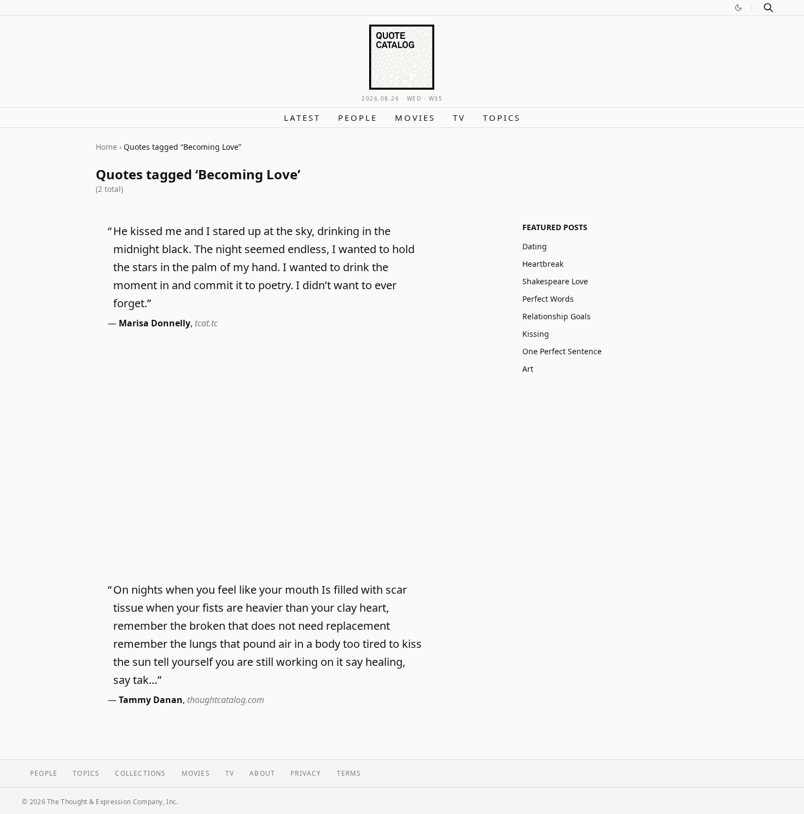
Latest (302, 117)
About (262, 773)
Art (527, 369)
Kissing (535, 334)
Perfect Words (548, 299)
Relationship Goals (556, 316)
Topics (502, 117)
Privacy (305, 773)
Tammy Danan (151, 700)
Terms (349, 773)
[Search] (768, 7)
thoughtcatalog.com (225, 700)
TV (459, 117)
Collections (140, 773)
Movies (415, 117)
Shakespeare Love (555, 281)
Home (106, 147)
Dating (534, 246)
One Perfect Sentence (562, 351)
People (357, 117)
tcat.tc (206, 323)
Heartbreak (542, 264)
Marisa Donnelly (154, 323)
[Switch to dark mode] (738, 7)
